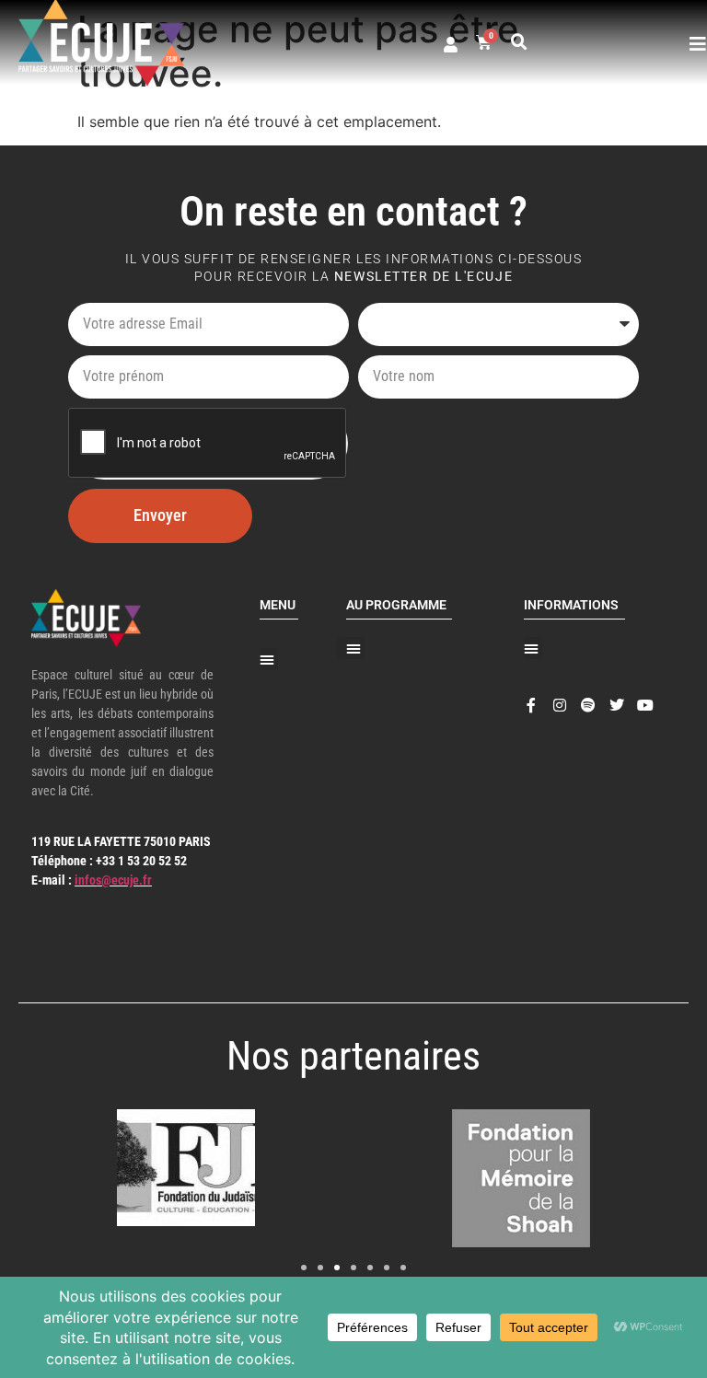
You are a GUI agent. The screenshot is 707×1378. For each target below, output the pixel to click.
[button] (519, 42)
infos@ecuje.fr (113, 880)
